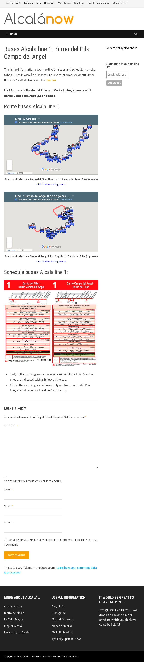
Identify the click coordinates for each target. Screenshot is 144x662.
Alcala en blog (13, 606)
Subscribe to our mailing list (122, 65)
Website (9, 522)
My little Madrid (62, 632)
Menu (13, 34)
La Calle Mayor (13, 619)
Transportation (32, 3)
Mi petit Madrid (62, 626)
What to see (64, 3)
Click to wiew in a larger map (51, 184)
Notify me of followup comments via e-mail (32, 481)
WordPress (60, 656)
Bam (75, 656)
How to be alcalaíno (98, 3)
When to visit (120, 3)
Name (8, 489)
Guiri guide (59, 613)
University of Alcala (16, 632)
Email (8, 506)
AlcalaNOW (32, 656)
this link (51, 80)
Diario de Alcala (14, 613)
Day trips (79, 3)
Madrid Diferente (63, 619)
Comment (11, 425)
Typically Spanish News (67, 639)
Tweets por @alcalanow (121, 48)
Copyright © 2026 (14, 656)
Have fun (49, 3)
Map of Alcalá (13, 626)
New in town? (13, 3)
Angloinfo (58, 606)
